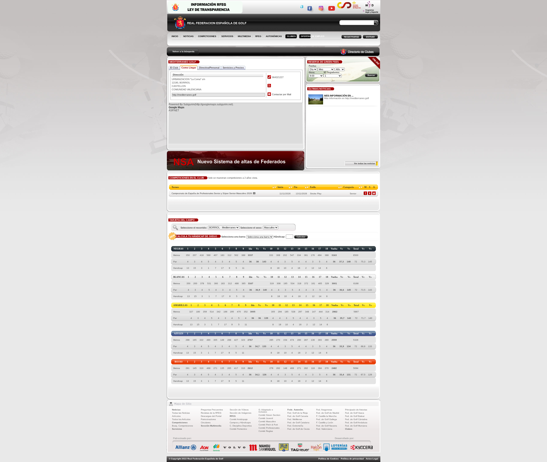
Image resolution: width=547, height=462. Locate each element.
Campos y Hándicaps (240, 422)
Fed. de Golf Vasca (354, 413)
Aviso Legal (372, 459)
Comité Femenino (238, 429)
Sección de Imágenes (240, 413)
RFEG (257, 36)
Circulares (205, 422)
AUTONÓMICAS (274, 36)
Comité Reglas (266, 431)
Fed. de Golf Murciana (356, 426)
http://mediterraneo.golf (184, 95)
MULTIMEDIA (243, 36)
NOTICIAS (188, 36)
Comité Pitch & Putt (268, 424)
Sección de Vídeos (239, 410)
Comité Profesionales (269, 428)
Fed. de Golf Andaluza (356, 422)
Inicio (280, 187)
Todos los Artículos (181, 419)
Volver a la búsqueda (183, 51)
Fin (295, 187)
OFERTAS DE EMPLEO (312, 36)
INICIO (175, 36)
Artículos (176, 416)
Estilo (313, 187)
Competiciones (180, 422)
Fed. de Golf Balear (355, 416)
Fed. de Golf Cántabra (356, 419)
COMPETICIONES (207, 36)
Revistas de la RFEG (211, 413)
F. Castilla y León (324, 422)
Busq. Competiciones (182, 426)
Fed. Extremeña (295, 426)
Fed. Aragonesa (324, 410)
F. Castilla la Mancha (326, 416)
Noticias (176, 410)
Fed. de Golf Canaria (297, 416)
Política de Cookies (328, 459)
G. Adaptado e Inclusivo (266, 411)
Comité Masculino (267, 421)
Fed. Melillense (294, 419)
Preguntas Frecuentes (212, 410)
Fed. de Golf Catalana (298, 422)
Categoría (348, 187)
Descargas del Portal (211, 416)
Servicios (177, 429)
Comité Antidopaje (239, 419)
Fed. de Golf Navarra (326, 426)
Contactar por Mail (281, 94)
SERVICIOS (226, 36)
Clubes (348, 429)
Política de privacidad (352, 459)
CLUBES (291, 36)
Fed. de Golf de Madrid (327, 413)
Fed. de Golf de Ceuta (298, 429)
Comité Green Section (269, 415)
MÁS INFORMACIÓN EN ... (338, 95)
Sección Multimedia (211, 426)
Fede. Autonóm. (295, 410)
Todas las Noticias (181, 413)
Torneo (175, 187)
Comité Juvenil (266, 418)
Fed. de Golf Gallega (326, 419)
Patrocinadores (208, 419)
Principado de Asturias (356, 410)
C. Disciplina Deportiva (241, 426)
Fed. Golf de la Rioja (297, 413)
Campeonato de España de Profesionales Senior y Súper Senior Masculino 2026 (212, 193)
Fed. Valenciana (324, 429)
